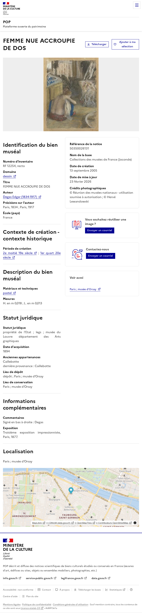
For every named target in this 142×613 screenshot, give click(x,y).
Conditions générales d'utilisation (70, 604)
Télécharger (99, 44)
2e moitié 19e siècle (18, 253)
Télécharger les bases (89, 589)
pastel (7, 293)
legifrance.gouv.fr (72, 578)
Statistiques (115, 589)
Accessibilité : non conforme (18, 589)
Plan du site (32, 596)
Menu (137, 5)
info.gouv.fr (10, 578)
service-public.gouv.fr (39, 578)
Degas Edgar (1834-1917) (20, 197)
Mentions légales (12, 604)
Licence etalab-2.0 (30, 608)
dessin (7, 176)
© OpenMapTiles (83, 522)
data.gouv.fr (99, 578)
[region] (71, 497)
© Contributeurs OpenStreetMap (112, 522)
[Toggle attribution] (135, 523)
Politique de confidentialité (36, 604)
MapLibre (37, 522)
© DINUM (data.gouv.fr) (58, 522)
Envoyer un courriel (99, 230)
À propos (65, 589)
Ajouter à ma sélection (127, 44)
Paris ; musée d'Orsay (83, 289)
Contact (46, 589)
